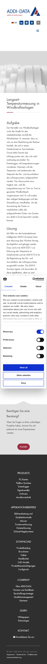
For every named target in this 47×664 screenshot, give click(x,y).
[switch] (40, 340)
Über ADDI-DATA (23, 586)
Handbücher (23, 558)
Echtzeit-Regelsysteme (23, 531)
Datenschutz (21, 654)
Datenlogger (23, 486)
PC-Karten (23, 479)
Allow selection (24, 375)
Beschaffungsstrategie (23, 593)
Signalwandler (23, 490)
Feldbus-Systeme (23, 483)
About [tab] (38, 286)
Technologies (23, 620)
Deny (23, 383)
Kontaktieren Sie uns (25, 637)
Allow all (23, 367)
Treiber (23, 555)
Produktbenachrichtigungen (23, 566)
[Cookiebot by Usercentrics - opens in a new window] (33, 279)
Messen (23, 521)
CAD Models (23, 562)
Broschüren (23, 551)
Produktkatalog (23, 548)
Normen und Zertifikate (23, 590)
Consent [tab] (8, 286)
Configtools (23, 569)
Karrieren (23, 600)
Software (23, 493)
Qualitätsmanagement (23, 597)
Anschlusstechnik (23, 497)
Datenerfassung (24, 528)
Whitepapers (23, 617)
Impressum (11, 654)
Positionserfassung (23, 524)
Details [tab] (23, 286)
